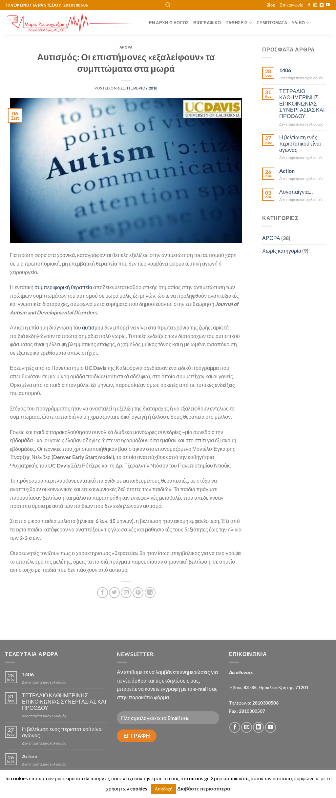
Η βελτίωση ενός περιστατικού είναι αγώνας (300, 143)
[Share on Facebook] (102, 592)
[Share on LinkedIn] (150, 592)
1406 (285, 70)
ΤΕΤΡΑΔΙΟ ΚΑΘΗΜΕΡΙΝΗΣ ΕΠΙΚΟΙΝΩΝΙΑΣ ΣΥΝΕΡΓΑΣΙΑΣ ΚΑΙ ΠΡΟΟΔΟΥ (302, 103)
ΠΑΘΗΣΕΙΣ (236, 22)
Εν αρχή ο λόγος (169, 22)
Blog (270, 5)
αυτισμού (92, 327)
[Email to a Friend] (126, 592)
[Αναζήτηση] (167, 5)
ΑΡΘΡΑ (126, 47)
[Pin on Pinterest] (138, 592)
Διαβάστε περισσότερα (203, 788)
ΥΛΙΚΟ (298, 22)
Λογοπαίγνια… (296, 192)
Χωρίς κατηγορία (281, 251)
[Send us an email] (315, 5)
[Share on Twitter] (114, 592)
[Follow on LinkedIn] (322, 5)
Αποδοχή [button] (163, 788)
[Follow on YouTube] (328, 5)
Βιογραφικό (207, 22)
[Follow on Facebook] (309, 5)
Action (287, 171)
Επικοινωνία (292, 5)
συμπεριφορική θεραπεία (63, 287)
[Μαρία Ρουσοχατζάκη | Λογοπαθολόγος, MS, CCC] (69, 22)
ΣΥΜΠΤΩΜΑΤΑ (272, 22)
